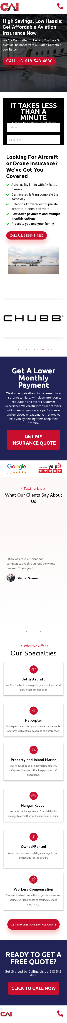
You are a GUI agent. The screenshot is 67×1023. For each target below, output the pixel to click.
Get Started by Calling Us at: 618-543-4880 (33, 973)
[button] (26, 631)
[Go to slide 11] (43, 349)
